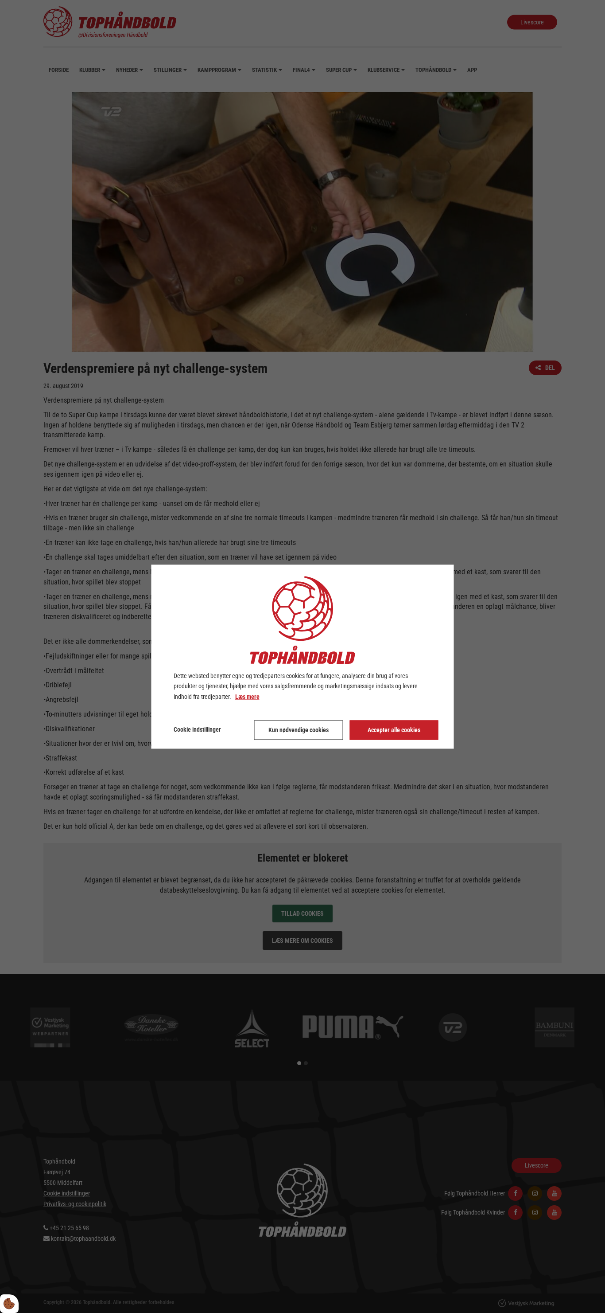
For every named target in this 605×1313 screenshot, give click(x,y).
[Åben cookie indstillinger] (9, 1303)
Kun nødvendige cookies (298, 729)
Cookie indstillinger (197, 729)
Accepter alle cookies (394, 729)
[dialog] (302, 656)
